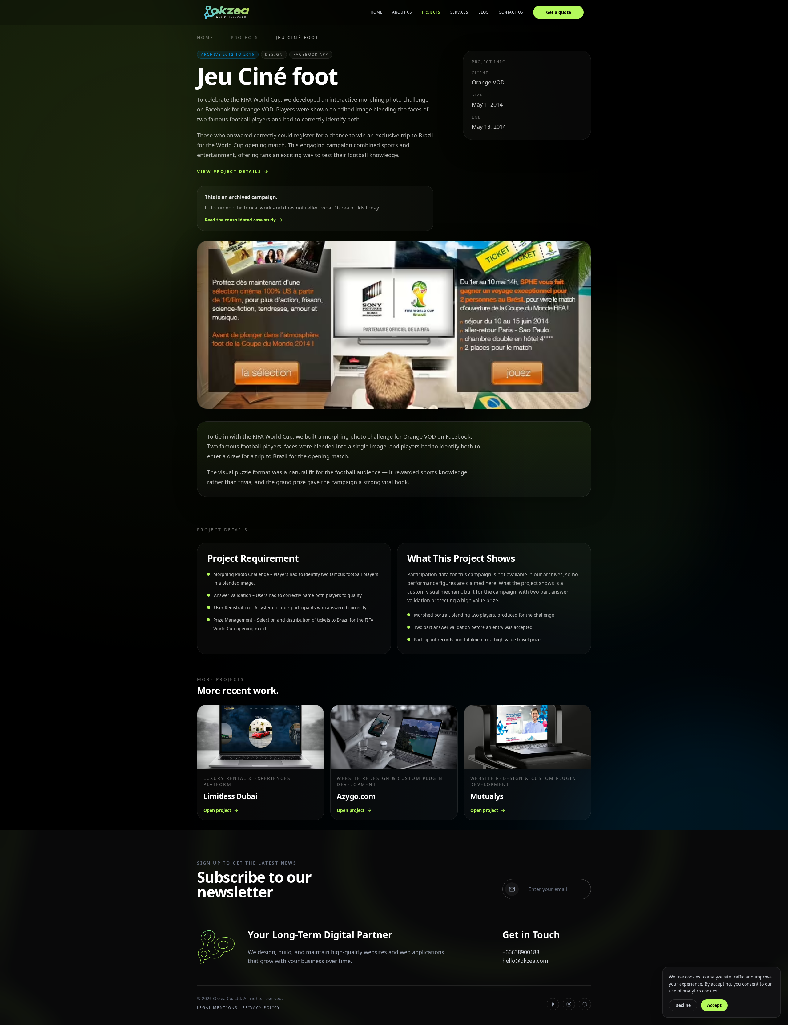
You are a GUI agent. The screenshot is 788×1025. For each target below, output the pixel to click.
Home (376, 12)
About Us (402, 12)
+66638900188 (520, 952)
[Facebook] (553, 1004)
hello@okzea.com (525, 960)
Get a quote (558, 12)
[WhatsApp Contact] (585, 1004)
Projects (431, 12)
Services (459, 12)
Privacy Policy (261, 1007)
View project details (229, 171)
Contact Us (511, 12)
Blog (483, 12)
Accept (714, 1005)
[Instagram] (569, 1004)
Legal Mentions (217, 1007)
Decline (683, 1005)
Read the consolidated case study (240, 220)
